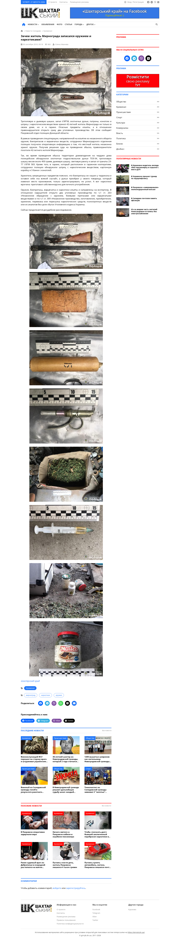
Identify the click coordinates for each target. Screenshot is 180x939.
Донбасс (137, 149)
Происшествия (60, 738)
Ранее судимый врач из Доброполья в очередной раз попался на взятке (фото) (33, 864)
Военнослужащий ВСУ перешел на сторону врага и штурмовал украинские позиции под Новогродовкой (34, 759)
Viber (94, 916)
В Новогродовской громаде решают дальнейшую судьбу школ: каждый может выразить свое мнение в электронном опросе (66, 789)
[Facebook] (40, 703)
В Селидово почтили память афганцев (144, 199)
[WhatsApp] (60, 703)
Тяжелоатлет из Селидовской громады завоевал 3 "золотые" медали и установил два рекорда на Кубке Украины (97, 789)
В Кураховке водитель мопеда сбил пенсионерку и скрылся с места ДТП (145, 167)
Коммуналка (137, 128)
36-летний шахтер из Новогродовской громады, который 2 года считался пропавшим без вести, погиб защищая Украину (65, 759)
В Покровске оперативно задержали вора (33, 833)
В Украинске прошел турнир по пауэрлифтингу (144, 177)
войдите (57, 888)
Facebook (96, 909)
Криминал (30, 688)
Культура (137, 122)
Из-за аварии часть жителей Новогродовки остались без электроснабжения (144, 211)
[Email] (74, 703)
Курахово (132, 909)
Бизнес (137, 143)
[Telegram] (47, 703)
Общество (90, 738)
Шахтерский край (30, 680)
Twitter (95, 920)
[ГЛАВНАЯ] (23, 24)
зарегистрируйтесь (75, 888)
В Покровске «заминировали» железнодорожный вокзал (145, 188)
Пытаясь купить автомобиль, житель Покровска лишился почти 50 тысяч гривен (97, 864)
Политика (137, 138)
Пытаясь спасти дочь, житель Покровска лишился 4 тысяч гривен (65, 864)
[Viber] (54, 703)
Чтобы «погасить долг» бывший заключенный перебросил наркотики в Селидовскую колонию (96, 834)
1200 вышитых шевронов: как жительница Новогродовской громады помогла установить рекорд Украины (97, 759)
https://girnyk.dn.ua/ (136, 932)
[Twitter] (67, 703)
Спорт (88, 769)
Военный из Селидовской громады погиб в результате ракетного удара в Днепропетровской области (34, 789)
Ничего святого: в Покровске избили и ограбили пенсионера (63, 834)
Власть (137, 133)
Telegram (96, 913)
